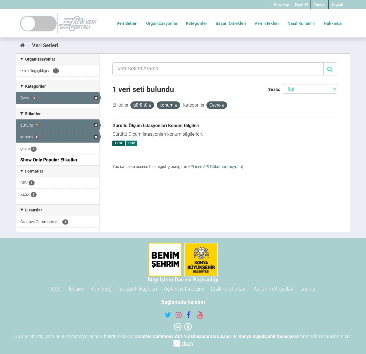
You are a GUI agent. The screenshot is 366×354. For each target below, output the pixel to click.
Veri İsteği (102, 289)
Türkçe (319, 4)
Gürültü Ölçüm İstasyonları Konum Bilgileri (155, 125)
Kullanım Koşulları (273, 289)
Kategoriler (196, 23)
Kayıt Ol (301, 4)
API (191, 166)
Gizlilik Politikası (228, 289)
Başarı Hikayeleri (138, 289)
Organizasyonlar (161, 23)
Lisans (308, 289)
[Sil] (150, 105)
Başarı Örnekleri (231, 23)
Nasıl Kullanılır (301, 23)
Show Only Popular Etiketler (48, 160)
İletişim (75, 289)
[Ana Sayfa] (22, 45)
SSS (56, 289)
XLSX (118, 143)
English (337, 4)
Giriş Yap (281, 4)
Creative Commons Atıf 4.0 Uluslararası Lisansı (183, 336)
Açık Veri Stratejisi (184, 289)
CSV (131, 143)
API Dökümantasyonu (222, 166)
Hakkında (333, 23)
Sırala (273, 89)
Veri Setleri (127, 23)
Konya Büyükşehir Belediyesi (268, 336)
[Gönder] (330, 68)
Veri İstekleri (266, 23)
